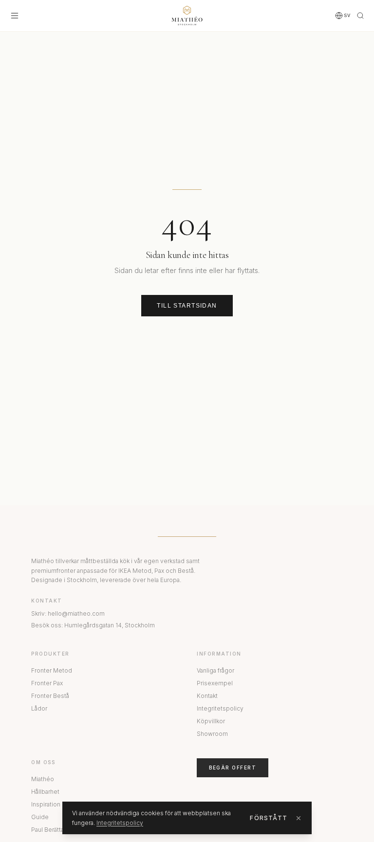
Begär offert (232, 767)
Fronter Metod (51, 670)
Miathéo (42, 779)
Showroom (212, 733)
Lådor (39, 708)
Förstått (268, 818)
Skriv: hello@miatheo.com (68, 613)
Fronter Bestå (50, 695)
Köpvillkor (211, 721)
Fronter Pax (47, 683)
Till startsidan (187, 305)
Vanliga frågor (215, 670)
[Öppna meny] (14, 15)
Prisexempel (215, 683)
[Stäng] (298, 818)
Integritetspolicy (220, 708)
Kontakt (207, 695)
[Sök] (360, 15)
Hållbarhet (45, 791)
